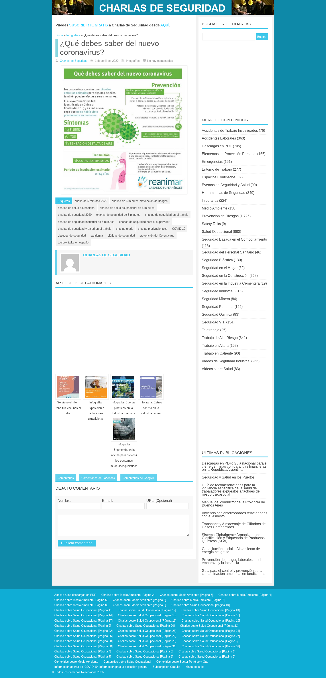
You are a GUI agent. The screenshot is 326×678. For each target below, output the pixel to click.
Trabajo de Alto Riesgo (220, 338)
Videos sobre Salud (217, 369)
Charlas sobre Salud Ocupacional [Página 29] (147, 641)
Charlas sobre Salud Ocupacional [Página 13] (210, 610)
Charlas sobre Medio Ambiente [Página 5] (81, 600)
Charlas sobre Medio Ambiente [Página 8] (81, 605)
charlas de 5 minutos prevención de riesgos (140, 201)
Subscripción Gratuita (166, 666)
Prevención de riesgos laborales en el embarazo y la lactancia (231, 561)
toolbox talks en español (73, 242)
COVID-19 (178, 228)
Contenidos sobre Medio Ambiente (76, 661)
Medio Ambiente (214, 208)
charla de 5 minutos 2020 (91, 201)
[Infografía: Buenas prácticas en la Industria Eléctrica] (123, 387)
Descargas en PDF (217, 146)
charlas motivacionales (152, 228)
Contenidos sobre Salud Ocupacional (127, 661)
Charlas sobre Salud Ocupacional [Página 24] (211, 630)
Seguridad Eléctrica (217, 260)
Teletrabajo (210, 330)
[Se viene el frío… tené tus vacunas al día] (68, 387)
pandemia (96, 235)
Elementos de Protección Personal (229, 154)
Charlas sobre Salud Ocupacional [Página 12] (147, 610)
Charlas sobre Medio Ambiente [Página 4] (245, 594)
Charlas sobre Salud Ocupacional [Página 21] (209, 625)
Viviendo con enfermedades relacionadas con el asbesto (234, 514)
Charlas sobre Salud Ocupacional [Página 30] (83, 646)
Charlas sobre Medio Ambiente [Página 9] (139, 605)
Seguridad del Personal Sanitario (228, 252)
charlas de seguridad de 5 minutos (118, 214)
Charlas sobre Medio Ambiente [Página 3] (186, 594)
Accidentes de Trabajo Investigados (230, 130)
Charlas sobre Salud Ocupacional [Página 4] (82, 651)
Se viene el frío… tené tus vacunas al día (68, 408)
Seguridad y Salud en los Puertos (228, 477)
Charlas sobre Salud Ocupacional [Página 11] (83, 610)
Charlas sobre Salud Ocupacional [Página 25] (83, 636)
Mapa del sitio (195, 666)
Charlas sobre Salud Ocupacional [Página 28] (83, 641)
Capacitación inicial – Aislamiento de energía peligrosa (231, 550)
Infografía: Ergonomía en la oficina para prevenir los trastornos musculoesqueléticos (123, 455)
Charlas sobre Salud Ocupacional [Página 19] (211, 620)
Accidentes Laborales (219, 138)
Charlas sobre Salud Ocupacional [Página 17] (83, 620)
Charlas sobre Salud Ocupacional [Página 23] (147, 630)
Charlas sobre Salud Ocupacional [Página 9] (207, 656)
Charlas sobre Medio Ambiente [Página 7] (198, 600)
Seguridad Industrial (218, 291)
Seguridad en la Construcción (225, 275)
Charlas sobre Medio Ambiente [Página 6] (139, 600)
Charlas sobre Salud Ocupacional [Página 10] (200, 605)
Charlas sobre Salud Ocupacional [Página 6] (207, 651)
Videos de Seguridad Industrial (226, 361)
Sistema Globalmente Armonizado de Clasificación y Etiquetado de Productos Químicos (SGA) (233, 538)
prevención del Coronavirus (156, 235)
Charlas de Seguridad (73, 60)
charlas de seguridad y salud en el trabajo (84, 228)
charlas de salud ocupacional (76, 207)
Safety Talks (211, 224)
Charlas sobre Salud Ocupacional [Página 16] (211, 615)
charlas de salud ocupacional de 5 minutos (127, 207)
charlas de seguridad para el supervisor (144, 221)
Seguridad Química (217, 314)
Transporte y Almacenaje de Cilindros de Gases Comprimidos (234, 525)
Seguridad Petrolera (218, 307)
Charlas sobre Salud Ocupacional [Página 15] (147, 615)
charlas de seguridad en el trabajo (166, 214)
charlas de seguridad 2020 (75, 214)
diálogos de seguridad (72, 235)
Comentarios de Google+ (139, 478)
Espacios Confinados (219, 177)
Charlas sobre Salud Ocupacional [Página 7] (82, 656)
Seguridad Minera (216, 299)
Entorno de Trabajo (217, 169)
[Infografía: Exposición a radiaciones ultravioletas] (96, 387)
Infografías (210, 200)
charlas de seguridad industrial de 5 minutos (86, 221)
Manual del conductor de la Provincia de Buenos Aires (233, 503)
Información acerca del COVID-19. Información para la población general (100, 666)
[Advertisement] (124, 329)
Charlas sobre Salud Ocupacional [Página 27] (211, 636)
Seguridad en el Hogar (220, 268)
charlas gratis (124, 228)
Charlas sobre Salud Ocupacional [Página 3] (210, 641)
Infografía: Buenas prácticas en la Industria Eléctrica (123, 408)
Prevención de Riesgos (220, 216)
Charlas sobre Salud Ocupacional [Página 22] (83, 630)
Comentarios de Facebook (98, 478)
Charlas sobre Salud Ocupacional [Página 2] (82, 625)
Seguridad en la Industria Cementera (231, 283)
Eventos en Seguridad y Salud (226, 185)
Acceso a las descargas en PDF (75, 594)
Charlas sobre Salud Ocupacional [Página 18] (147, 620)
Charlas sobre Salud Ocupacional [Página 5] (144, 651)
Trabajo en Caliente (217, 353)
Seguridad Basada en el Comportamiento (234, 239)
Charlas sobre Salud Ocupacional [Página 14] (83, 615)
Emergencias (212, 162)
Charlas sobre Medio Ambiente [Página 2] (128, 594)
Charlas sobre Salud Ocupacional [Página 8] (144, 656)
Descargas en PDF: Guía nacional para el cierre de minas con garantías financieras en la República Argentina (234, 466)
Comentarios (66, 478)
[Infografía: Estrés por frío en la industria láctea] (151, 387)
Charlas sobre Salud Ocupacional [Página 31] (147, 646)
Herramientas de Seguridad (223, 193)
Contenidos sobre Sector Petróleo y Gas (182, 661)
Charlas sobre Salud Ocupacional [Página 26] (147, 636)
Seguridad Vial (213, 322)
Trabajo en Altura (215, 345)
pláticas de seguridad (121, 235)
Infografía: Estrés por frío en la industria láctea (151, 408)
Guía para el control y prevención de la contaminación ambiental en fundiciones (233, 572)
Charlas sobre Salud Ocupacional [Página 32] (211, 646)
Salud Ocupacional (217, 231)
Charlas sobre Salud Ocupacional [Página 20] (145, 625)
